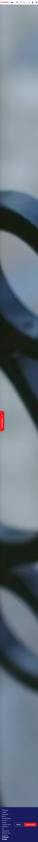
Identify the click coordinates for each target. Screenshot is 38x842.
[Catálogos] (12, 2)
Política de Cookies (5, 838)
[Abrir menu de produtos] (21, 2)
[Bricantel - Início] (4, 2)
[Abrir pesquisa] (24, 2)
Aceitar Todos (30, 825)
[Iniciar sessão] (32, 2)
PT (27, 2)
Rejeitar (18, 825)
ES (29, 2)
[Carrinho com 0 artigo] (36, 2)
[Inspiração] (17, 2)
